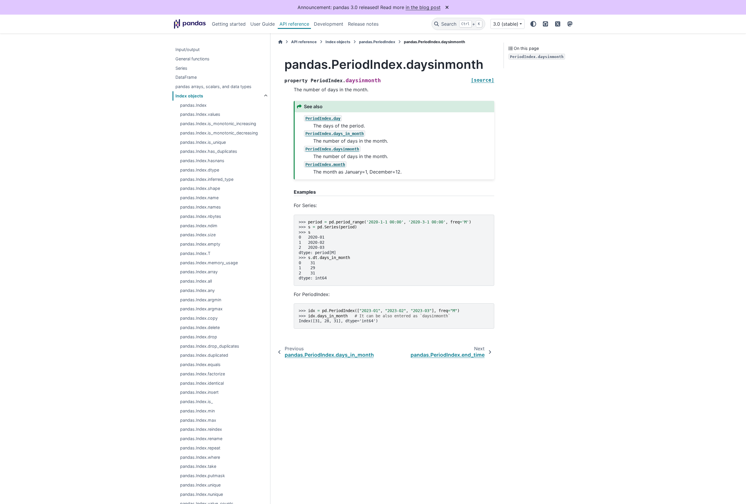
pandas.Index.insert (199, 392)
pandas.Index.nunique (201, 494)
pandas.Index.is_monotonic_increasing (218, 123)
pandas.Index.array (199, 272)
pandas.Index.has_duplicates (208, 151)
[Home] (280, 42)
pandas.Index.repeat (200, 447)
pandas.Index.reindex (201, 429)
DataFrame (186, 77)
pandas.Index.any (197, 290)
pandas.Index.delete (200, 327)
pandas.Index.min (197, 410)
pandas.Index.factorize (202, 373)
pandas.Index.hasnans (202, 160)
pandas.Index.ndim (198, 225)
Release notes (363, 24)
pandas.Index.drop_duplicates (209, 346)
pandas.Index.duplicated (204, 355)
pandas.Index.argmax (201, 309)
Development (328, 24)
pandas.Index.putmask (202, 475)
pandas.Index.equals (200, 364)
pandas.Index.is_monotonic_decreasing (219, 132)
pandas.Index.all (196, 281)
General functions (192, 58)
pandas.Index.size (198, 234)
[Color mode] (533, 24)
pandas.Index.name (199, 197)
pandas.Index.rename (201, 438)
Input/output (187, 49)
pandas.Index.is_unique (203, 142)
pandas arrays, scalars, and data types (213, 86)
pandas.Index (193, 105)
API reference (294, 24)
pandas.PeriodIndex (377, 42)
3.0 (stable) (505, 24)
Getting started (229, 24)
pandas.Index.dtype (199, 169)
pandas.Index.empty (200, 244)
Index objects (189, 95)
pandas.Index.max (198, 420)
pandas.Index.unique (200, 484)
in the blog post (423, 7)
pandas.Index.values (200, 114)
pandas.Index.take (198, 466)
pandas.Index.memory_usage (209, 262)
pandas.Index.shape (200, 188)
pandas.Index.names (200, 206)
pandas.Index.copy (199, 318)
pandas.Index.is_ (196, 401)
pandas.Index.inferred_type (206, 179)
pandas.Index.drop (198, 336)
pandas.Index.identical (202, 383)
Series (181, 68)
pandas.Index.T (195, 253)
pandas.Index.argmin (200, 299)
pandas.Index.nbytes (200, 216)
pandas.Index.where (200, 457)
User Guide (262, 24)
